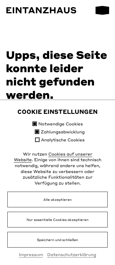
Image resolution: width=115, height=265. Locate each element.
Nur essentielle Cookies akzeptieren (57, 219)
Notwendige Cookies (60, 124)
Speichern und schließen (57, 239)
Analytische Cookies (63, 140)
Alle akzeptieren (57, 199)
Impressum (31, 254)
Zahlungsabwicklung (63, 132)
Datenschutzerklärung (71, 254)
